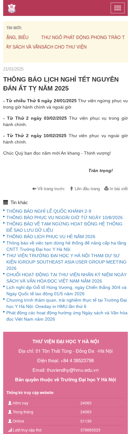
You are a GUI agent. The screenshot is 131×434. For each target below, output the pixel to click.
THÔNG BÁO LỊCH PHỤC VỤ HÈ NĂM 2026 (50, 236)
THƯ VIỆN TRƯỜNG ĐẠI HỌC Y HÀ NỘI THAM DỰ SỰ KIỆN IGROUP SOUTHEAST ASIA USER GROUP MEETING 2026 (66, 262)
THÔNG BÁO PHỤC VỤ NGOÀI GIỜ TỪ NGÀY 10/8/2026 (64, 217)
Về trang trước (50, 189)
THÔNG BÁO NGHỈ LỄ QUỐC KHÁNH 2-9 (48, 211)
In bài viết (118, 189)
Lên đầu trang (86, 189)
